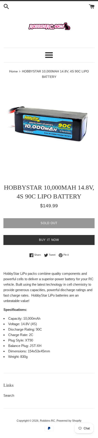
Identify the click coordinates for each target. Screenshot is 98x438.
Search (8, 395)
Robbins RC (47, 420)
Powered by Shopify (69, 420)
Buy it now (49, 240)
